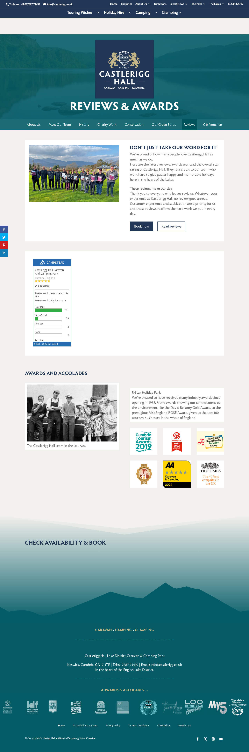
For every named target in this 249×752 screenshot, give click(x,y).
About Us (141, 4)
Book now (141, 226)
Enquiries (126, 4)
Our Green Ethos (164, 124)
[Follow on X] (205, 739)
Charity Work (107, 124)
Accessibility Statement (85, 725)
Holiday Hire (114, 13)
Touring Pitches (79, 13)
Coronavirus (163, 725)
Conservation (134, 124)
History (84, 124)
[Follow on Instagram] (213, 739)
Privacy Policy (113, 725)
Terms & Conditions (138, 725)
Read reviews (171, 226)
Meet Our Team (60, 124)
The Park (196, 4)
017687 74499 (32, 4)
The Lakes (215, 4)
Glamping (170, 13)
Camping (143, 13)
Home (113, 4)
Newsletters (184, 725)
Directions (160, 4)
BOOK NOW (235, 4)
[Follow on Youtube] (221, 739)
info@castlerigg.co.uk (166, 664)
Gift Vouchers (212, 124)
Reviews (189, 124)
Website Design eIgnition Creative (76, 738)
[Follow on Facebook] (198, 739)
